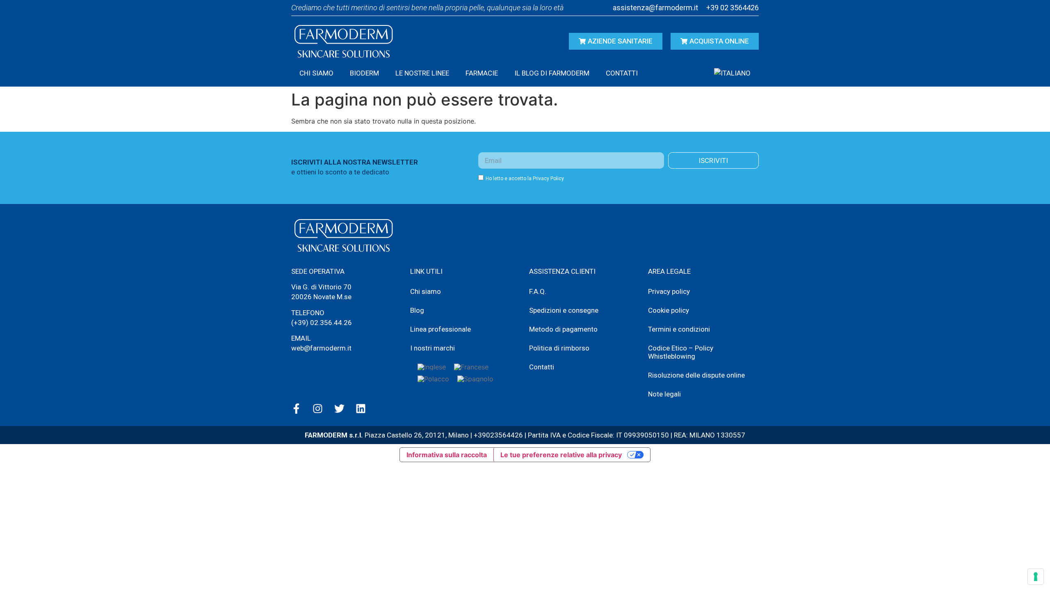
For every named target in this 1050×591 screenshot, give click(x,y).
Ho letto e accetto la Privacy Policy (525, 178)
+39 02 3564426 (732, 7)
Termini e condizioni (679, 329)
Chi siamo (316, 73)
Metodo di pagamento (563, 329)
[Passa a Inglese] (431, 367)
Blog (417, 310)
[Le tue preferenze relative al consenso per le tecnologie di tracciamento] (1035, 576)
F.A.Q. (537, 291)
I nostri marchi (432, 348)
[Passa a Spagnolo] (475, 379)
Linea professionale (440, 329)
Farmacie (482, 73)
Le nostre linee (422, 73)
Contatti (622, 73)
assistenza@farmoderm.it (655, 7)
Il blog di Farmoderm (551, 73)
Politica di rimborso (559, 348)
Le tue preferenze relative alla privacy (561, 455)
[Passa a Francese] (471, 367)
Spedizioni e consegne (563, 310)
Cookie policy (668, 310)
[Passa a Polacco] (433, 379)
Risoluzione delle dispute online (696, 375)
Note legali (664, 394)
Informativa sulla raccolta (446, 455)
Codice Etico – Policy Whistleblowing (680, 352)
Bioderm (364, 73)
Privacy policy (669, 291)
